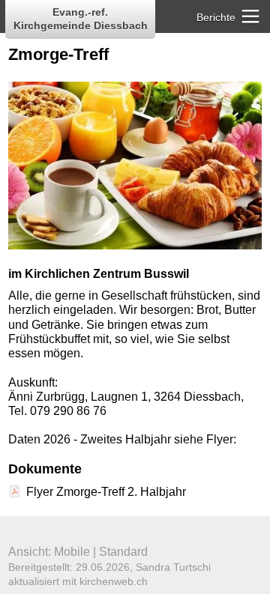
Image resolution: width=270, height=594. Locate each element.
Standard (123, 551)
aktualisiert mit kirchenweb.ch (78, 581)
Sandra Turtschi (173, 567)
